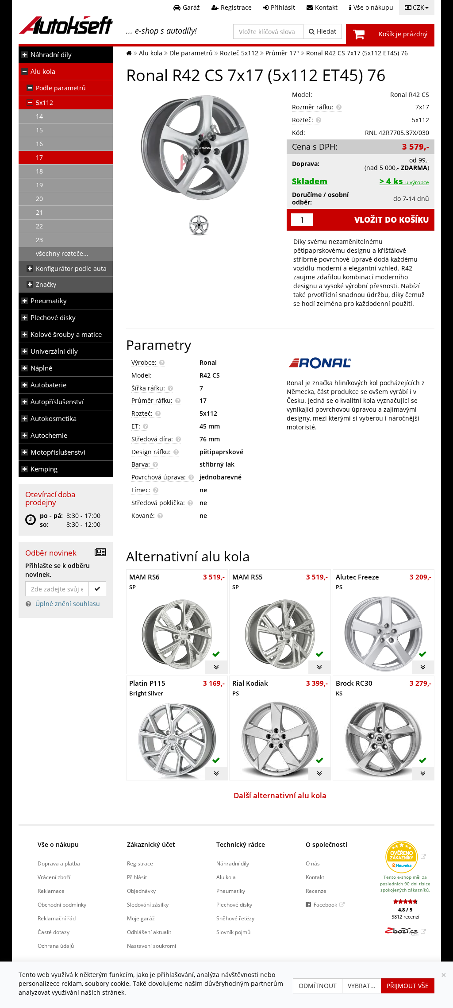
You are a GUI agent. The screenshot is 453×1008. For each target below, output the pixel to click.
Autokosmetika (54, 418)
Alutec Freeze (357, 581)
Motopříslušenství (58, 452)
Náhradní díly (51, 54)
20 (39, 198)
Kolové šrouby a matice (66, 334)
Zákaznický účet (151, 844)
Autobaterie (48, 385)
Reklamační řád (57, 918)
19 (39, 185)
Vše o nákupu (58, 844)
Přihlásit (137, 877)
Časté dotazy (53, 931)
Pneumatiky (49, 300)
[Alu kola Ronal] (360, 363)
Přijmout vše (408, 985)
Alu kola (43, 71)
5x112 (44, 102)
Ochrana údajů (56, 945)
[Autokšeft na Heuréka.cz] (405, 856)
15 (39, 130)
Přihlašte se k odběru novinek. (57, 570)
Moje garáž (141, 918)
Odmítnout (318, 985)
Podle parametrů (61, 88)
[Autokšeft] (129, 53)
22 (39, 226)
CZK (418, 7)
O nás (313, 863)
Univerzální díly (54, 351)
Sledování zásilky (148, 904)
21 (39, 212)
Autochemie (49, 435)
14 (39, 116)
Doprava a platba (59, 863)
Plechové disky (53, 317)
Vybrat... (362, 985)
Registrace (140, 863)
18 (39, 171)
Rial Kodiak (250, 688)
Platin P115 (147, 688)
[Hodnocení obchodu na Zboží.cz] (405, 931)
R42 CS (210, 375)
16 (39, 143)
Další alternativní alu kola (280, 795)
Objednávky (141, 890)
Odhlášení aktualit (149, 931)
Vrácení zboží (54, 877)
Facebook (325, 904)
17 (39, 157)
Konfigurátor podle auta (71, 268)
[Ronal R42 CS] (200, 148)
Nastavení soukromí (151, 945)
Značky (46, 284)
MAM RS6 (144, 581)
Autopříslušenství (57, 401)
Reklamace (51, 890)
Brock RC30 (354, 688)
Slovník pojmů (233, 931)
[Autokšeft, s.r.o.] (66, 25)
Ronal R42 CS (409, 94)
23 (39, 240)
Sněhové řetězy (235, 918)
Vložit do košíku (391, 219)
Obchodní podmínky (62, 904)
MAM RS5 (247, 581)
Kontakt (315, 877)
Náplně (41, 368)
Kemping (44, 469)
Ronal (208, 362)
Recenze (316, 890)
